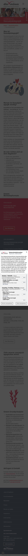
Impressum (11, 253)
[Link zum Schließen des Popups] (26, 252)
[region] (14, 287)
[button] (22, 277)
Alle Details (5, 284)
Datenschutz (18, 253)
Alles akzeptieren (21, 303)
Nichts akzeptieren (7, 303)
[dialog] (14, 278)
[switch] (23, 277)
